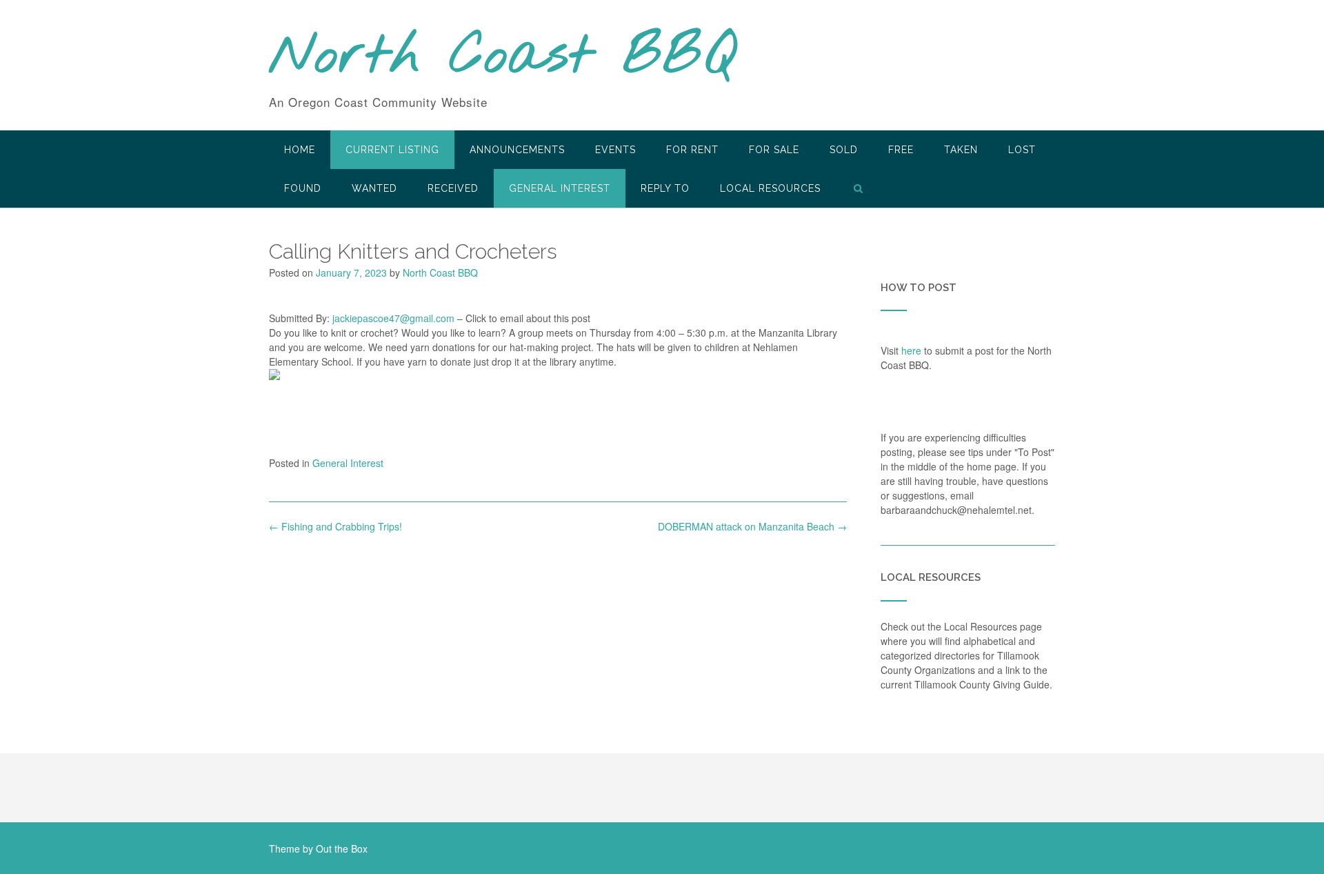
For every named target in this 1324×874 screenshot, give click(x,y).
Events (615, 149)
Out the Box (342, 848)
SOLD (844, 149)
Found (302, 188)
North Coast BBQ (502, 57)
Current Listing (392, 149)
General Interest (559, 188)
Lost (1022, 149)
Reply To (665, 188)
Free (901, 149)
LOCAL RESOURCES (770, 188)
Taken (961, 149)
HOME (299, 149)
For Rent (692, 149)
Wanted (374, 188)
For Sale (774, 149)
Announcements (517, 149)
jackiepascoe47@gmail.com (393, 318)
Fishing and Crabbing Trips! (335, 526)
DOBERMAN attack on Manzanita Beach (752, 526)
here (911, 350)
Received (453, 188)
